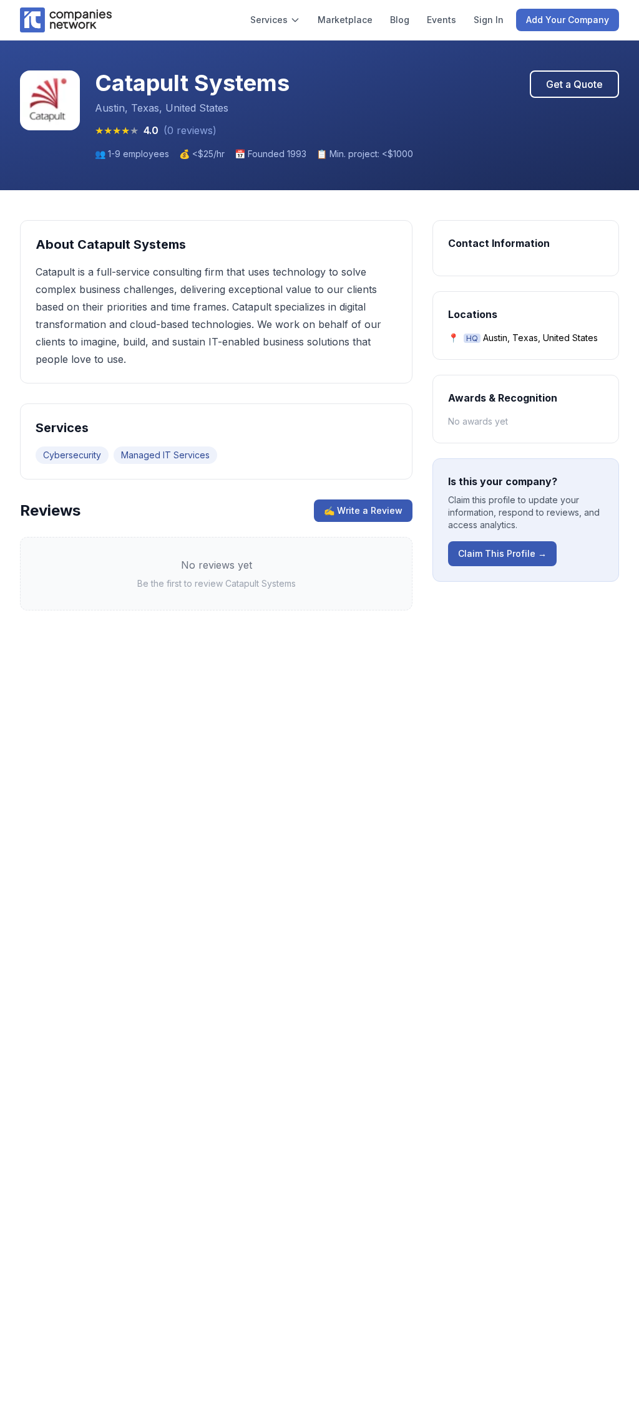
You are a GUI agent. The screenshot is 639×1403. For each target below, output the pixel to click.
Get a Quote (574, 84)
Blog (399, 19)
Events (441, 19)
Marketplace (345, 19)
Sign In (489, 19)
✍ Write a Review (363, 510)
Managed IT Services (165, 455)
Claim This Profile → (502, 553)
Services (269, 19)
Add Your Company (567, 19)
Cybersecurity (72, 455)
